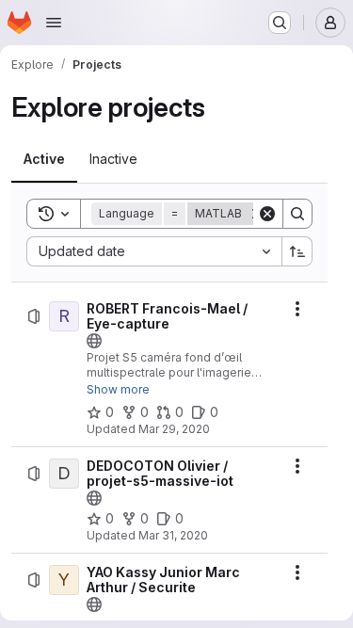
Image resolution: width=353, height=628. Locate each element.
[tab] (44, 159)
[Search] (297, 214)
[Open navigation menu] (54, 23)
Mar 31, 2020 (173, 535)
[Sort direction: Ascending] (297, 251)
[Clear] (267, 213)
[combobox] (153, 251)
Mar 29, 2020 (174, 429)
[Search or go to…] (279, 22)
